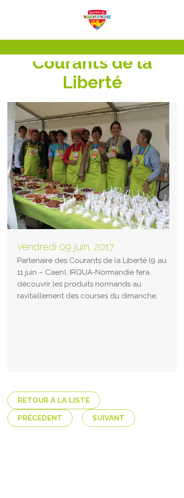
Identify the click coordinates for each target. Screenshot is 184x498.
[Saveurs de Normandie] (92, 20)
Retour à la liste (54, 400)
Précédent (40, 418)
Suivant (108, 418)
